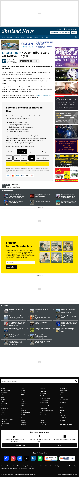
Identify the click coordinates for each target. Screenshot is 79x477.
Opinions (24, 418)
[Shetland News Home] (18, 34)
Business (3, 399)
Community (4, 404)
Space (22, 406)
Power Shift (24, 403)
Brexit (2, 397)
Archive (62, 410)
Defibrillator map (66, 424)
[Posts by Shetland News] (4, 61)
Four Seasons (44, 402)
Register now (20, 445)
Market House (44, 415)
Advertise (13, 466)
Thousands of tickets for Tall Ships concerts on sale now (68, 202)
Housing (23, 392)
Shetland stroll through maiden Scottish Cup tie (16, 329)
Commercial (44, 406)
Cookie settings (72, 466)
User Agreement (32, 466)
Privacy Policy (44, 466)
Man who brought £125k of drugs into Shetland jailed (17, 310)
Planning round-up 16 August (41, 310)
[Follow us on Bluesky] (19, 458)
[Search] (76, 37)
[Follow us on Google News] (51, 458)
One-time (11, 152)
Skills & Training (44, 425)
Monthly (22, 152)
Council (3, 410)
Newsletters (63, 417)
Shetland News (12, 60)
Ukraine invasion (25, 412)
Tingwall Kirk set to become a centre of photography (41, 336)
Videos (62, 421)
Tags (61, 413)
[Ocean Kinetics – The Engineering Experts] (27, 45)
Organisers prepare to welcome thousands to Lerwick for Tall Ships (68, 196)
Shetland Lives (44, 400)
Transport (23, 410)
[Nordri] (66, 132)
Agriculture (4, 393)
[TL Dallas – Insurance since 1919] (66, 117)
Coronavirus (4, 408)
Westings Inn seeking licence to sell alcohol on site (68, 330)
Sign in (74, 32)
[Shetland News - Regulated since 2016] (67, 458)
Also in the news (5, 390)
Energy (3, 421)
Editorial (42, 388)
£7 (24, 158)
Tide (61, 407)
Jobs (42, 420)
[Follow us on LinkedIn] (33, 458)
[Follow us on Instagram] (13, 458)
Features (43, 391)
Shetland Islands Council (47, 410)
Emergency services (7, 419)
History (23, 390)
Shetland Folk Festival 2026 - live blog (16, 201)
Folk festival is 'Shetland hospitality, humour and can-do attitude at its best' (16, 197)
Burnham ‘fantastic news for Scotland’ (42, 341)
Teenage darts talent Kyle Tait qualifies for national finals (69, 323)
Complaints (5, 468)
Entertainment (11, 52)
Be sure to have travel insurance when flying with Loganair (15, 342)
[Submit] (76, 381)
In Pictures (43, 394)
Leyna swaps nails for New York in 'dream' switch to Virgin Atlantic (17, 323)
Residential (63, 390)
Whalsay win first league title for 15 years (42, 329)
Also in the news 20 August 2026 (41, 322)
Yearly (44, 152)
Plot (61, 397)
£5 (17, 158)
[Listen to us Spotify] (40, 458)
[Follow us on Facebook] (6, 458)
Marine (23, 394)
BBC (41, 412)
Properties (63, 388)
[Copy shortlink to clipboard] (31, 61)
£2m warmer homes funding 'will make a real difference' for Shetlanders (42, 318)
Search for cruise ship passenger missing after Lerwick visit (16, 317)
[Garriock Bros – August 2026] (66, 175)
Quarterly (33, 152)
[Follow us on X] (26, 458)
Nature (23, 397)
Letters (23, 420)
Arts (2, 395)
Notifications (23, 468)
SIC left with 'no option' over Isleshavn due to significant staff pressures (68, 312)
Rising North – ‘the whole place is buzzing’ (42, 195)
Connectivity (4, 406)
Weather (23, 414)
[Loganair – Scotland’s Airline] (66, 88)
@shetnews (11, 61)
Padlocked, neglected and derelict (17, 335)
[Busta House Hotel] (66, 74)
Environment (4, 426)
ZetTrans (43, 417)
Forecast (62, 405)
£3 (9, 158)
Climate (3, 401)
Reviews (23, 422)
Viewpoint (23, 424)
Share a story (21, 466)
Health (22, 388)
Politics (23, 401)
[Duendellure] (66, 146)
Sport (22, 408)
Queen (18, 187)
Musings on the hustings (42, 201)
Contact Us (4, 466)
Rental (62, 393)
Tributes (42, 396)
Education (4, 415)
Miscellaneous (64, 399)
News (3, 388)
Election (3, 417)
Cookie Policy (54, 466)
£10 (31, 158)
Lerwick (9, 187)
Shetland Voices (45, 398)
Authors (62, 415)
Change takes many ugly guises (68, 316)
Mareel (14, 187)
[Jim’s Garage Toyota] (66, 103)
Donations (13, 468)
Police (22, 399)
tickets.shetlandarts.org (44, 95)
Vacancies (43, 422)
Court (2, 412)
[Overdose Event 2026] (66, 48)
